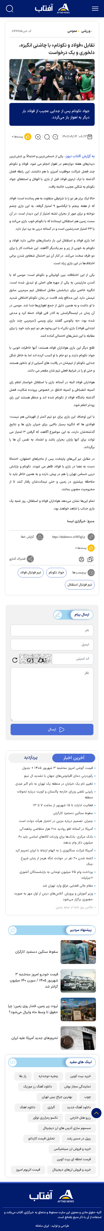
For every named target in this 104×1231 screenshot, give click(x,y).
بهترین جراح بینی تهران (57, 1097)
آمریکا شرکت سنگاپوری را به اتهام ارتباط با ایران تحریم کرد (54, 850)
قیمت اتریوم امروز (28, 1169)
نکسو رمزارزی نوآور (45, 1117)
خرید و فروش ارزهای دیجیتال (71, 1169)
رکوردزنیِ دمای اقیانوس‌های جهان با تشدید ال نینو (58, 776)
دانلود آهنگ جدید (79, 1107)
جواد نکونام (56, 572)
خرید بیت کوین (80, 1076)
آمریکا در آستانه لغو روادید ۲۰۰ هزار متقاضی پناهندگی (56, 829)
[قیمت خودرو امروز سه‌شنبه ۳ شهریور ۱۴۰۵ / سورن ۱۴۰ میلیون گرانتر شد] (77, 980)
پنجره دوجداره (48, 1076)
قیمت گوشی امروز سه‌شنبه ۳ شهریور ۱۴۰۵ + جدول (57, 768)
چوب (87, 1097)
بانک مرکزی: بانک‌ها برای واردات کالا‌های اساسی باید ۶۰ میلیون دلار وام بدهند (55, 839)
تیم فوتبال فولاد (30, 572)
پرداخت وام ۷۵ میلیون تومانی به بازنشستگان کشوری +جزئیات (56, 875)
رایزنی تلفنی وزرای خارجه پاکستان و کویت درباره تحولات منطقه (55, 794)
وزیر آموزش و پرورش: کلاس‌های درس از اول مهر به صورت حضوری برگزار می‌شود (53, 896)
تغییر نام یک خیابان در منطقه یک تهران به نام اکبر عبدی (54, 783)
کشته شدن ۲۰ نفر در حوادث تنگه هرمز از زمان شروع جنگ (57, 861)
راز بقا (23, 1076)
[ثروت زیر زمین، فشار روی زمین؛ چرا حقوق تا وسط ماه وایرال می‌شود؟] (77, 1009)
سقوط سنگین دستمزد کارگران (73, 813)
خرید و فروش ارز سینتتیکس (72, 1149)
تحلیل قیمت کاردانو (41, 1138)
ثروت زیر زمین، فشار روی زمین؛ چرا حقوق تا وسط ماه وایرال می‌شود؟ (33, 1009)
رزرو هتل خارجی (80, 1117)
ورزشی (85, 31)
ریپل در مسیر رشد (79, 1138)
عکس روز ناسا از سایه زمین (74, 907)
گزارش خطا (27, 537)
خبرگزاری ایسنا (76, 521)
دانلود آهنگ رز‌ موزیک (37, 1086)
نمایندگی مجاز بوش (77, 1086)
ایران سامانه (42, 1226)
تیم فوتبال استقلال (79, 584)
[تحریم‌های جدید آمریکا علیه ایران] (77, 1038)
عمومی (72, 31)
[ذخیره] (90, 559)
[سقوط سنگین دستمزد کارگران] (77, 951)
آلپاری (51, 1107)
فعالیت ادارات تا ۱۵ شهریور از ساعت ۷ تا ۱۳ (63, 805)
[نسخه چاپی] (81, 559)
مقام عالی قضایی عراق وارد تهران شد (68, 885)
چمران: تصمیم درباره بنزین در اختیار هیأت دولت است (56, 821)
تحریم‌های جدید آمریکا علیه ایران (34, 1038)
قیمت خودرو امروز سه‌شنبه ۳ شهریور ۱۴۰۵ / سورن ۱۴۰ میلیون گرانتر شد (34, 980)
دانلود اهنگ (27, 1107)
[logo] (53, 8)
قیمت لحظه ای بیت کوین (74, 1159)
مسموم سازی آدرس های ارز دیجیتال (67, 1128)
